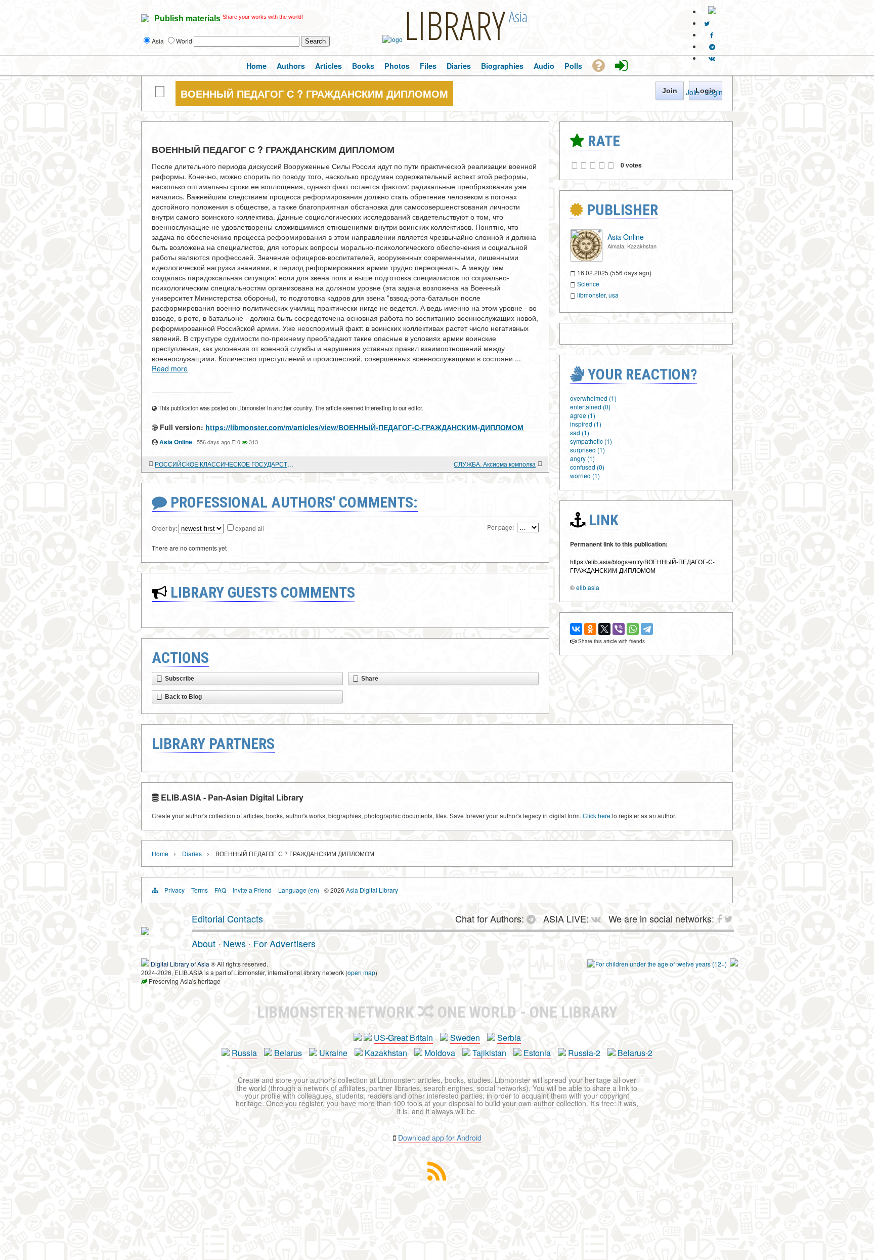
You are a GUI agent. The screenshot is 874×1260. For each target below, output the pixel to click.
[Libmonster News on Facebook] (712, 34)
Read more (170, 368)
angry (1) (582, 458)
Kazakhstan (386, 1053)
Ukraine (333, 1053)
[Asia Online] (586, 259)
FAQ (220, 890)
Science (588, 283)
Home (160, 853)
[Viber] (619, 629)
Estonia (537, 1053)
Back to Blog (183, 696)
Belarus (288, 1053)
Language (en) (298, 890)
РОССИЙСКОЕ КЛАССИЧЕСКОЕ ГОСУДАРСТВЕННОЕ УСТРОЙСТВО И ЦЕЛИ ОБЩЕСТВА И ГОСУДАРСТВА (224, 463)
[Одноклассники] (590, 629)
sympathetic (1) (591, 441)
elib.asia (587, 587)
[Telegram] (647, 629)
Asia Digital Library (372, 890)
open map (361, 972)
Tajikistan (489, 1053)
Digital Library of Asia (180, 963)
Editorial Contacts (227, 918)
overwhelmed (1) (593, 398)
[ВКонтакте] (576, 629)
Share (369, 678)
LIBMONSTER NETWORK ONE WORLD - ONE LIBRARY (437, 1012)
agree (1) (582, 415)
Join (692, 92)
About (203, 943)
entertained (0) (590, 406)
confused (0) (587, 467)
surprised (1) (587, 449)
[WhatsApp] (633, 629)
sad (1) (579, 432)
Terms (199, 890)
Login (714, 92)
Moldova (439, 1053)
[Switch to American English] (712, 11)
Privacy (174, 890)
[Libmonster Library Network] (734, 963)
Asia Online (175, 441)
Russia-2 (584, 1053)
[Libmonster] (145, 931)
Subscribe (179, 678)
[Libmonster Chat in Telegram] (534, 918)
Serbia (509, 1037)
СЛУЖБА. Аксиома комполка (495, 463)
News (234, 943)
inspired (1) (585, 423)
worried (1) (585, 475)
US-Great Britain (403, 1037)
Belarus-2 (635, 1053)
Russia (244, 1053)
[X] (604, 629)
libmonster (591, 294)
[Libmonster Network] (657, 963)
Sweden (465, 1037)
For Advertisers (284, 943)
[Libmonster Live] (712, 58)
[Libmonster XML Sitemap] (437, 1177)
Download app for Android (440, 1137)
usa (613, 294)
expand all (249, 528)
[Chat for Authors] (712, 46)
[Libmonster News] (707, 23)
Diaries (192, 853)
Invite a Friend (252, 890)
